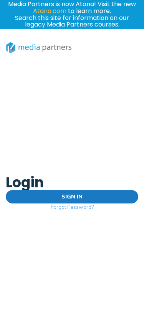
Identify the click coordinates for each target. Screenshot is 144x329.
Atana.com (49, 11)
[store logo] (39, 47)
